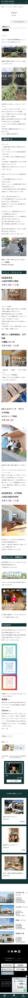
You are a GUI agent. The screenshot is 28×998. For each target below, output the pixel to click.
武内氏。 (7, 262)
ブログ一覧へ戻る (18, 21)
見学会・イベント (7, 736)
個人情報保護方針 (9, 958)
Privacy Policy (4, 983)
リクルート (20, 958)
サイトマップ (18, 960)
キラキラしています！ (8, 264)
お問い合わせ (8, 960)
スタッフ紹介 (14, 781)
